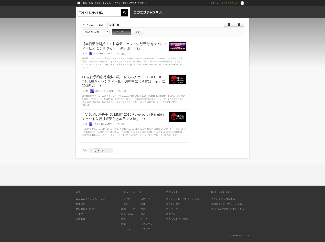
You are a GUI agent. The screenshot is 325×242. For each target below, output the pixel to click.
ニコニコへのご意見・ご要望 (226, 203)
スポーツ (145, 198)
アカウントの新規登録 (178, 219)
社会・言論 (127, 214)
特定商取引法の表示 (86, 208)
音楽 (123, 224)
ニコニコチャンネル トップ (90, 198)
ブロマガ (126, 198)
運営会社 (80, 219)
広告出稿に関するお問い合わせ (227, 208)
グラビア (145, 229)
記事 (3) (114, 24)
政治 (143, 214)
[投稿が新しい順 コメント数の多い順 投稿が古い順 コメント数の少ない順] (96, 31)
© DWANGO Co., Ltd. (239, 235)
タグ (137, 32)
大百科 (118, 3)
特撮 (123, 219)
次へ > (106, 150)
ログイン (215, 3)
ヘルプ (79, 214)
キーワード (122, 32)
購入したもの (173, 203)
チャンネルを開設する (223, 198)
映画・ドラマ (128, 208)
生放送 (98, 3)
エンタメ (126, 229)
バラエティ (147, 224)
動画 (85, 3)
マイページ (172, 208)
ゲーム (144, 219)
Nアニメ (132, 3)
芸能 (143, 203)
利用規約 (80, 203)
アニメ (124, 203)
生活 (143, 208)
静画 (91, 3)
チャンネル (108, 3)
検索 (124, 12)
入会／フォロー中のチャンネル (182, 198)
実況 (125, 3)
